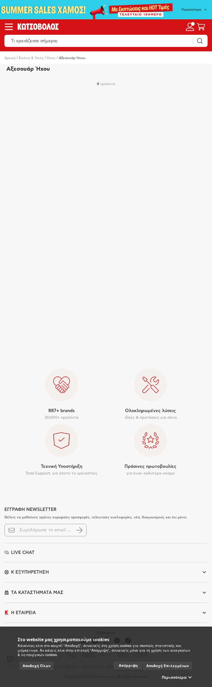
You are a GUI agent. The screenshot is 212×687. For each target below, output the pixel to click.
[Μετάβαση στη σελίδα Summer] (106, 9)
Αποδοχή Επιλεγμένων (167, 665)
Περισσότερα (174, 677)
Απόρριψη (128, 665)
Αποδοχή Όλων (37, 665)
